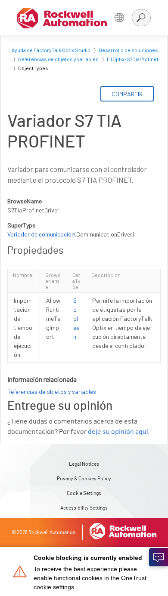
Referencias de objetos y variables (58, 59)
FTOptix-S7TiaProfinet (133, 59)
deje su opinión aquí (118, 431)
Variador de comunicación (41, 234)
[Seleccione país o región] (119, 17)
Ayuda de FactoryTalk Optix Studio (51, 50)
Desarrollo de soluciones (128, 50)
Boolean (76, 318)
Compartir (127, 94)
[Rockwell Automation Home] (123, 536)
